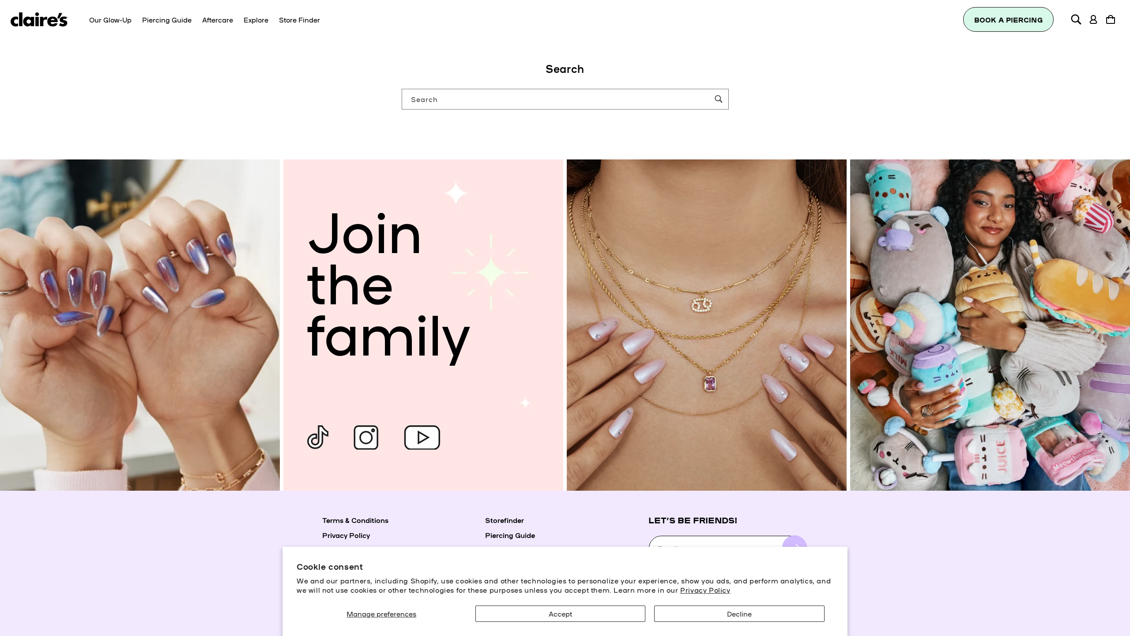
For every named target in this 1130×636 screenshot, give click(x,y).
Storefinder (504, 520)
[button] (1076, 19)
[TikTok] (317, 437)
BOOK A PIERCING (1008, 19)
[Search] (718, 99)
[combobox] (565, 99)
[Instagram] (366, 437)
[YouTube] (422, 437)
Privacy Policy (705, 589)
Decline (739, 613)
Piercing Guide (510, 535)
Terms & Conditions (355, 520)
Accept (560, 613)
